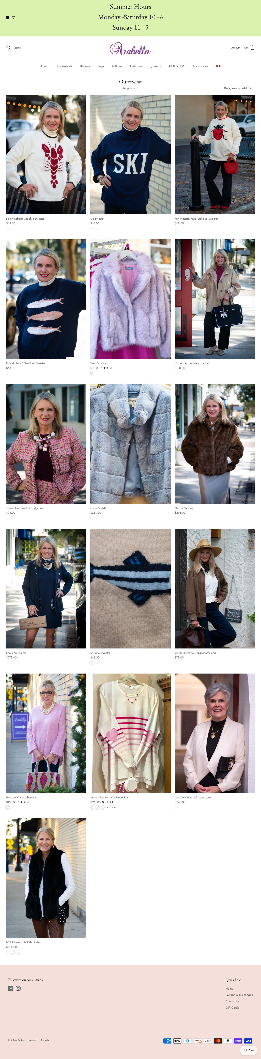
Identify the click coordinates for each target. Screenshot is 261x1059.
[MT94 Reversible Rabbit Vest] (46, 878)
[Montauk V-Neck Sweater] (46, 733)
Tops (101, 66)
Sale (218, 66)
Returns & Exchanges (239, 995)
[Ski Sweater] (130, 154)
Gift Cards (232, 1007)
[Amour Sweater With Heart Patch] (130, 733)
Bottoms (117, 66)
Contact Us (232, 1001)
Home (43, 66)
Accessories (200, 66)
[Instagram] (13, 17)
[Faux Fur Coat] (130, 299)
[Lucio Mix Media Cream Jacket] (215, 733)
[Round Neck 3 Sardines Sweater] (46, 299)
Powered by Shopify (38, 1040)
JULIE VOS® (177, 66)
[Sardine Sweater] (130, 588)
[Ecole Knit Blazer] (46, 588)
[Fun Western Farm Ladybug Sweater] (215, 154)
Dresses (85, 66)
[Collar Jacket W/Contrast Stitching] (215, 588)
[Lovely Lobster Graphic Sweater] (46, 154)
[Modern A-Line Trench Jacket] (215, 299)
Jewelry (156, 66)
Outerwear (137, 66)
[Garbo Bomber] (215, 444)
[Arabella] (131, 48)
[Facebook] (7, 17)
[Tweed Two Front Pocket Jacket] (46, 444)
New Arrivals (63, 66)
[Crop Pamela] (130, 444)
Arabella (22, 1040)
